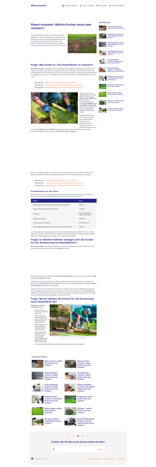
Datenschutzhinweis (109, 459)
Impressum (121, 459)
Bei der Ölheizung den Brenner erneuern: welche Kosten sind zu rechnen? (85, 422)
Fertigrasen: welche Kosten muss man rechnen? (84, 398)
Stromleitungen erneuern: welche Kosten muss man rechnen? (84, 376)
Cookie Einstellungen (95, 459)
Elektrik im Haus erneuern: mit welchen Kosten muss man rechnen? (53, 399)
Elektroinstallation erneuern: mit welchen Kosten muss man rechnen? (86, 388)
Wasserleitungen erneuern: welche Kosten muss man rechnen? (64, 87)
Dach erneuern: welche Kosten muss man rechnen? (60, 82)
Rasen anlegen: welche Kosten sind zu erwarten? (53, 410)
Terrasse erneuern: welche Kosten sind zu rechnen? (53, 421)
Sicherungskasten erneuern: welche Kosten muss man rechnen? (51, 388)
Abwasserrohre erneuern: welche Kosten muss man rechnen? (64, 85)
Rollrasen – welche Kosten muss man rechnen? (84, 410)
